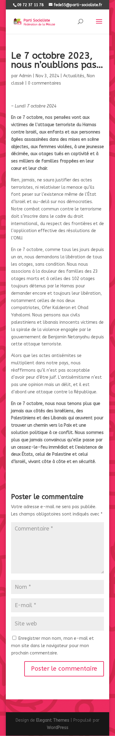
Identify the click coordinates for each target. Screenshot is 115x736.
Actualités (73, 75)
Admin (25, 75)
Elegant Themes (52, 720)
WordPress (57, 727)
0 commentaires (44, 83)
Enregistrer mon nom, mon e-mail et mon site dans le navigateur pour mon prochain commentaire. (52, 646)
